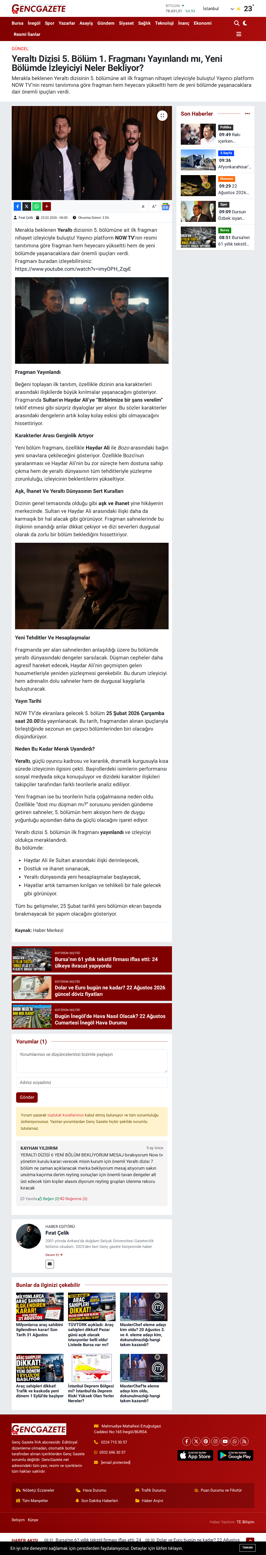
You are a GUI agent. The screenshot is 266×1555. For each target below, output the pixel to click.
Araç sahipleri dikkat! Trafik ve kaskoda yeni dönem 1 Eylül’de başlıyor (40, 1391)
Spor (49, 23)
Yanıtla (30, 1198)
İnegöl (34, 23)
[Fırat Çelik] (28, 1236)
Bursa (17, 23)
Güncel (20, 48)
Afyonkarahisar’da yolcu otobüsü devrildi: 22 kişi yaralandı (236, 164)
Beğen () (50, 1198)
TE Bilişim (245, 1522)
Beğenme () (75, 1198)
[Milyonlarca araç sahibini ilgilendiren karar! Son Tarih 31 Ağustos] (40, 1306)
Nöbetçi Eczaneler (38, 1490)
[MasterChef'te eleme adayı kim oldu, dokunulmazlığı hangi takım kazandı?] (144, 1367)
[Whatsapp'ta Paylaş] (36, 206)
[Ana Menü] (237, 34)
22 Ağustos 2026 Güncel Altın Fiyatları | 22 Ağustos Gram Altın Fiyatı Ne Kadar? (232, 189)
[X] (196, 1441)
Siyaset (126, 23)
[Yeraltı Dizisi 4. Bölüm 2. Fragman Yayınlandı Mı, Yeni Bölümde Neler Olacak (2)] (92, 320)
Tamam (247, 1547)
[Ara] (237, 23)
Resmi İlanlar (27, 34)
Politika (225, 127)
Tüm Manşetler (35, 1500)
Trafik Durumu (153, 1490)
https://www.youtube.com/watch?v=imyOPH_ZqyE (73, 269)
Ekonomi (203, 23)
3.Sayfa (226, 153)
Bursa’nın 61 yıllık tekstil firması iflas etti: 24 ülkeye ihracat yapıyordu (234, 241)
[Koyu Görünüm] (244, 23)
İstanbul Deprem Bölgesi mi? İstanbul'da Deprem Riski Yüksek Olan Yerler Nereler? (91, 1394)
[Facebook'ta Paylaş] (17, 206)
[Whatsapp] (234, 1441)
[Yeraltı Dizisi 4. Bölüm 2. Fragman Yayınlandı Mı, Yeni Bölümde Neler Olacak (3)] (92, 586)
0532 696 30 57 (112, 1452)
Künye (33, 1520)
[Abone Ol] (165, 206)
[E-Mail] (49, 1264)
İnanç (183, 23)
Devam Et (52, 1255)
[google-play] (235, 1455)
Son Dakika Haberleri (99, 1500)
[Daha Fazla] (46, 206)
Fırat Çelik (26, 218)
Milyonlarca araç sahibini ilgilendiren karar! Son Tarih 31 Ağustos (39, 1329)
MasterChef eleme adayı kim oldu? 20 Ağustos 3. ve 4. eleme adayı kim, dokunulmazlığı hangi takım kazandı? (143, 1334)
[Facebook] (186, 1441)
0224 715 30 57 (114, 1442)
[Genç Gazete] (39, 8)
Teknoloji (164, 23)
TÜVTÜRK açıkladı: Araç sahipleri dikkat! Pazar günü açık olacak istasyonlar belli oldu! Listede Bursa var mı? (91, 1334)
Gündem (106, 23)
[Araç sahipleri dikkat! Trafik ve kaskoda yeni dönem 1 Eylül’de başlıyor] (40, 1367)
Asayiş (86, 23)
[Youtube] (225, 1441)
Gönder (27, 1097)
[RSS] (244, 1441)
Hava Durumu (94, 1490)
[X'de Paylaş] (26, 206)
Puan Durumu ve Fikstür (221, 1490)
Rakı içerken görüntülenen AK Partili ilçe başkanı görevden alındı (233, 138)
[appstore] (195, 1455)
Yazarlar (67, 23)
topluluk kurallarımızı (66, 1115)
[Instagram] (215, 1441)
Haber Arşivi (152, 1500)
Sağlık (144, 23)
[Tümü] (247, 113)
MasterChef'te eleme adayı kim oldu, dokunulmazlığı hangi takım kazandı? (140, 1394)
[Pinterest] (206, 1441)
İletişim (18, 1520)
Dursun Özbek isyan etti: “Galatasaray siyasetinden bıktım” (232, 215)
